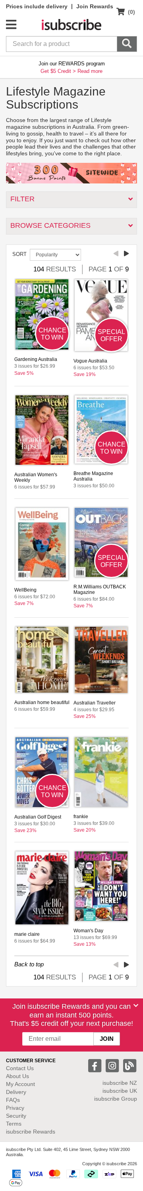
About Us (17, 1076)
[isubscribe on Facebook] (95, 1065)
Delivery (16, 1092)
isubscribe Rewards (30, 1131)
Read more (89, 71)
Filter (22, 199)
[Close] (136, 1005)
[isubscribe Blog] (129, 1065)
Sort (19, 254)
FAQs (13, 1100)
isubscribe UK (119, 1091)
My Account (20, 1084)
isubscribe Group (115, 1099)
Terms (13, 1123)
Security (16, 1116)
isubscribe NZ (119, 1083)
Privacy (15, 1108)
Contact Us (20, 1068)
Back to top (29, 964)
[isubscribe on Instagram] (113, 1065)
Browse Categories (50, 225)
